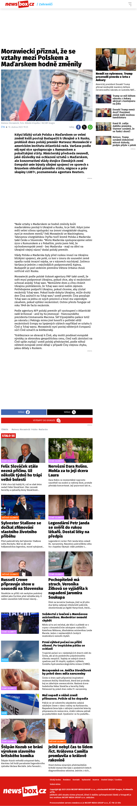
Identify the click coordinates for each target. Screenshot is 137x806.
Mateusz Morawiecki (21, 429)
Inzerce (96, 780)
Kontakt (76, 780)
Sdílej (21, 412)
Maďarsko (43, 429)
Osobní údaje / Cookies (111, 780)
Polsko (34, 429)
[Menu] (130, 4)
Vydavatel (86, 780)
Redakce (67, 780)
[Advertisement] (53, 199)
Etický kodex (55, 780)
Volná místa (55, 784)
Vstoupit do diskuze (44, 420)
